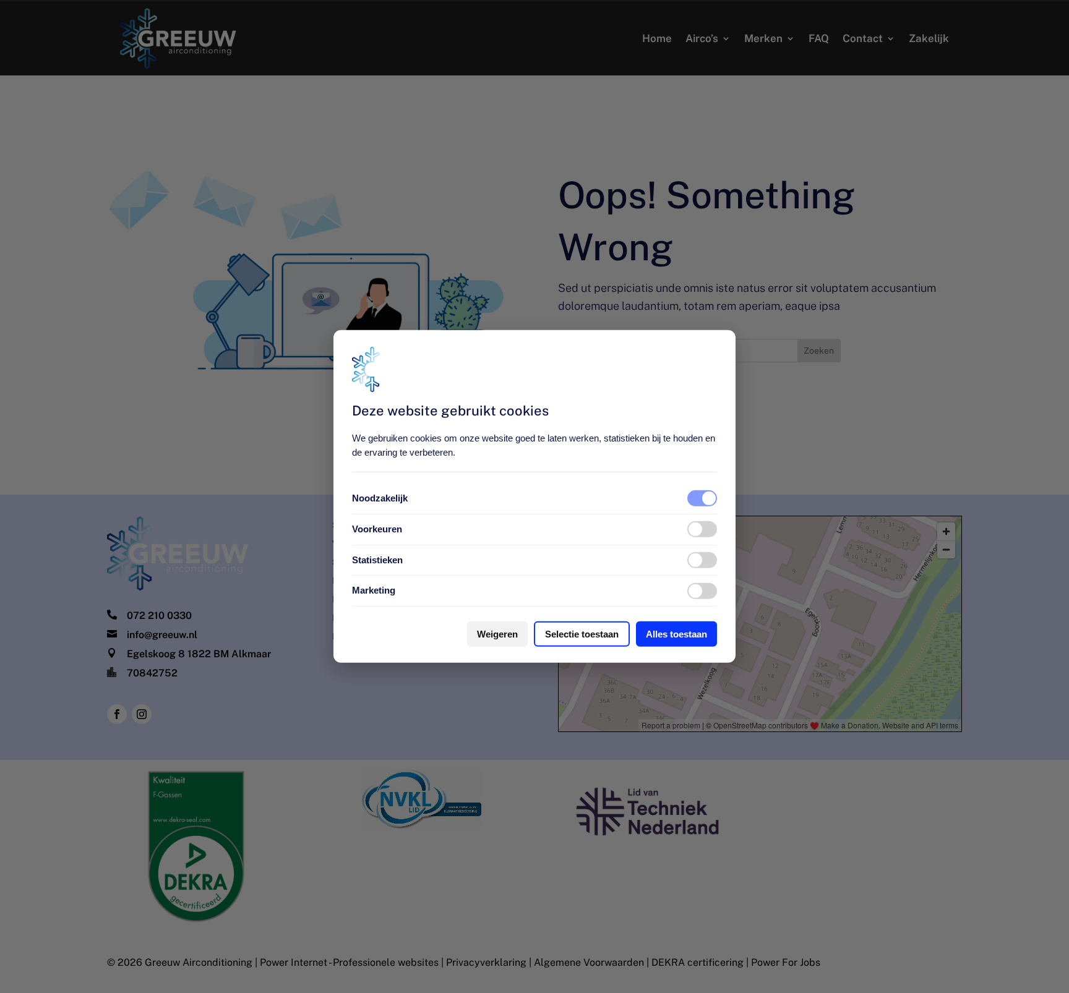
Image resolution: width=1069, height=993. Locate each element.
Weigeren (497, 634)
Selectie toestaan (582, 634)
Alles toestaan (676, 634)
